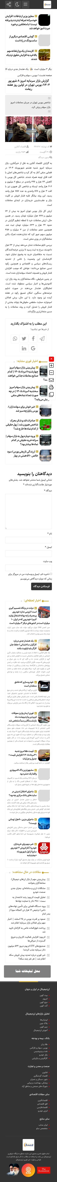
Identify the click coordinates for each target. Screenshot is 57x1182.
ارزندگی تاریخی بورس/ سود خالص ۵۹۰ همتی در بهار (22, 453)
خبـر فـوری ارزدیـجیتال (23, 1159)
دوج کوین (44, 1002)
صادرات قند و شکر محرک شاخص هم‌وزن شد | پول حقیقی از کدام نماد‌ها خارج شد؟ (22, 424)
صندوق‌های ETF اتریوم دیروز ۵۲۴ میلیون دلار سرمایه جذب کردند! (26, 948)
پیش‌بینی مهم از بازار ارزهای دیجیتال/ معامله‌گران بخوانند (28, 881)
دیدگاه (48, 491)
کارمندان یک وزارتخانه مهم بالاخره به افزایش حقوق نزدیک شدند (21, 55)
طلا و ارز (44, 1044)
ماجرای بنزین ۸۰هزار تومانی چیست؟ (22, 821)
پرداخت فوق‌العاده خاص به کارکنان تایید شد (27, 930)
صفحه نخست (45, 75)
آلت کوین (44, 1006)
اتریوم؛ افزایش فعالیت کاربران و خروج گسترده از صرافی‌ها (28, 939)
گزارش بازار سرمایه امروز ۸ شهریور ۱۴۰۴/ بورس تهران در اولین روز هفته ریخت (28, 85)
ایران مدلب (43, 1125)
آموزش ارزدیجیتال (40, 1030)
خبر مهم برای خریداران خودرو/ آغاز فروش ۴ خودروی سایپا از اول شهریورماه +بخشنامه (24, 849)
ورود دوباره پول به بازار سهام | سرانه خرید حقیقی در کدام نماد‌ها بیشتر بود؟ (21, 440)
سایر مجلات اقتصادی (39, 1094)
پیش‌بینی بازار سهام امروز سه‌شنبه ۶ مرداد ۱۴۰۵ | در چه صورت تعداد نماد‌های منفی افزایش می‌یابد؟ (30, 393)
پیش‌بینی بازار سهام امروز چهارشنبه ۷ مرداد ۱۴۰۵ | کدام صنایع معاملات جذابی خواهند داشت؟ (29, 373)
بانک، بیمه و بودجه (41, 1038)
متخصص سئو (42, 1128)
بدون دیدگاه (43, 157)
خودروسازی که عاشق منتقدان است (25, 684)
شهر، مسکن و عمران (39, 1079)
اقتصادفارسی (42, 1107)
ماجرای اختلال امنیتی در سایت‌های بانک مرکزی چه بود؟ (23, 793)
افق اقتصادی (42, 1104)
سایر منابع (45, 1119)
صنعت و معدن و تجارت (39, 1066)
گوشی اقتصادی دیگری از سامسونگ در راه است (23, 38)
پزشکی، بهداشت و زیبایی (37, 1083)
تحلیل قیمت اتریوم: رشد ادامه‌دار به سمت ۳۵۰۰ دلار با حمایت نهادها (28, 899)
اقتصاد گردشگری (41, 1076)
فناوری (45, 1072)
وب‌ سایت (47, 561)
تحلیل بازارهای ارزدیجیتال (37, 1014)
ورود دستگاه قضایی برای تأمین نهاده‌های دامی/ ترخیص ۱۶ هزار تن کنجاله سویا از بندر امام (29, 910)
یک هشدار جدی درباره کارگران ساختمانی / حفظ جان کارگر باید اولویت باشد (23, 644)
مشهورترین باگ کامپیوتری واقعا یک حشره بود (23, 772)
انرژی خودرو (43, 1111)
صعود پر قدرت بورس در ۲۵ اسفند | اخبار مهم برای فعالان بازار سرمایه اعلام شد (26, 921)
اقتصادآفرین (43, 1100)
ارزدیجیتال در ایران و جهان (37, 989)
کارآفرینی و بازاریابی (40, 1058)
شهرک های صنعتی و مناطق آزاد (35, 1086)
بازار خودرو (43, 1055)
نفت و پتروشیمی (41, 1051)
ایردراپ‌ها (44, 1020)
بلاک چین (44, 1023)
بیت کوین (44, 995)
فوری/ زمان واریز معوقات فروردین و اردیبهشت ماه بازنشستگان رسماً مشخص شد (23, 717)
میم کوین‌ (44, 1027)
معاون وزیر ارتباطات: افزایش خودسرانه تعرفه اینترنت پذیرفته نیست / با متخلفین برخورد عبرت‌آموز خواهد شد (27, 22)
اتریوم (45, 999)
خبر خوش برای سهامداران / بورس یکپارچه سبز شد (23, 409)
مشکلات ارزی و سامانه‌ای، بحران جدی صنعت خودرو (28, 890)
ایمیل (48, 547)
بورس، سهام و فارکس (27, 75)
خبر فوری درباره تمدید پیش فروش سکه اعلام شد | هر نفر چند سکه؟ (27, 957)
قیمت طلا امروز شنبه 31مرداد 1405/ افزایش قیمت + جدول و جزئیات (22, 755)
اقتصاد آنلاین (20, 147)
